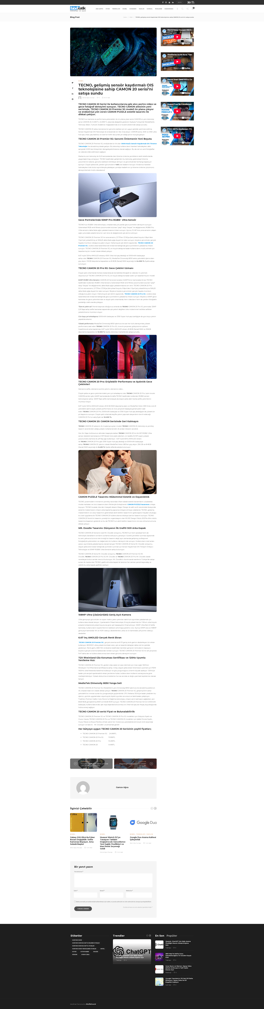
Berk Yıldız (133, 843)
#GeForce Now (77, 940)
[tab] (159, 935)
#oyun (74, 951)
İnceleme (158, 9)
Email (102, 890)
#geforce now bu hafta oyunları (83, 946)
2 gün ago (168, 985)
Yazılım (141, 9)
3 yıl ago (92, 97)
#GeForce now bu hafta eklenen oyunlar (86, 943)
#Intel (102, 948)
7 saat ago (118, 960)
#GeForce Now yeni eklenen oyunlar (84, 948)
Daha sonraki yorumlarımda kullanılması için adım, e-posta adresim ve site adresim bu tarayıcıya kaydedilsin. (113, 901)
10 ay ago (79, 847)
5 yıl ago (138, 843)
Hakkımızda (168, 9)
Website (129, 890)
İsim (75, 890)
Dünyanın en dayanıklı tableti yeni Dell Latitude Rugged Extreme (94, 765)
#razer (95, 951)
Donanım (133, 9)
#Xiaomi (74, 954)
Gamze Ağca (85, 97)
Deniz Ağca (73, 847)
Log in (180, 2)
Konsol (150, 9)
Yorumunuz (78, 871)
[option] (83, 830)
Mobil (125, 9)
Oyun (108, 9)
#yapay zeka (85, 954)
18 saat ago (168, 972)
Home (125, 17)
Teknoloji (116, 9)
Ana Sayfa (99, 9)
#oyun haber (84, 951)
